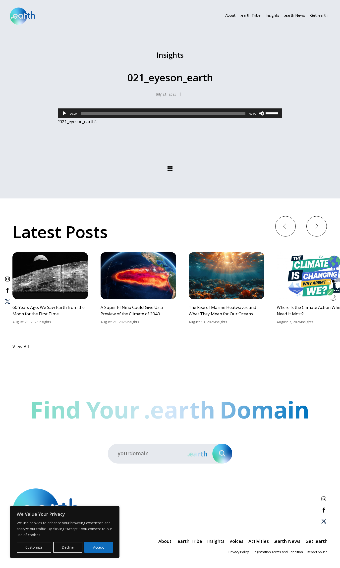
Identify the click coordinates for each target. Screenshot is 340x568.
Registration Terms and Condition (278, 552)
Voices (236, 541)
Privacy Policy (238, 552)
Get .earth (319, 15)
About (230, 15)
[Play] (64, 113)
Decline (68, 547)
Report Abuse (317, 552)
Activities (258, 541)
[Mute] (261, 113)
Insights (272, 15)
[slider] (273, 112)
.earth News (294, 15)
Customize (34, 547)
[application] (170, 113)
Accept (98, 547)
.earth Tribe (250, 15)
